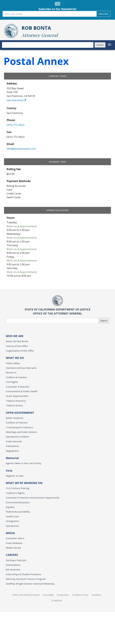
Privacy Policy (63, 595)
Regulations (12, 450)
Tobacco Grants (14, 405)
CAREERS (12, 555)
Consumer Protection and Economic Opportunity (32, 497)
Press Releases (14, 543)
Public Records (14, 441)
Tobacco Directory (16, 400)
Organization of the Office (20, 350)
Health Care (12, 516)
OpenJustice (12, 525)
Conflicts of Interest (17, 422)
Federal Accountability (18, 511)
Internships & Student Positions (23, 574)
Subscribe (103, 13)
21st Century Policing (17, 488)
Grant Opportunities (17, 395)
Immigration (12, 521)
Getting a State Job (16, 560)
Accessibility (48, 595)
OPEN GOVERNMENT (20, 412)
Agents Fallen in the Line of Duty (23, 463)
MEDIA (10, 533)
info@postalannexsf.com (21, 148)
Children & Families (16, 377)
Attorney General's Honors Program (26, 578)
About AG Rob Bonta (17, 341)
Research (11, 372)
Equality (10, 506)
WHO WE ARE (15, 336)
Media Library (13, 547)
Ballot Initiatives (14, 417)
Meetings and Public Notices (21, 431)
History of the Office (17, 346)
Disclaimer (96, 595)
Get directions (15, 100)
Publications (12, 446)
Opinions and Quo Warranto (21, 367)
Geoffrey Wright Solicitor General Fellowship (30, 583)
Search (100, 44)
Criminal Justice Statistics (19, 427)
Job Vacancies (13, 569)
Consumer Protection (17, 386)
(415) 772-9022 (16, 125)
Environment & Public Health (22, 391)
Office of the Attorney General (25, 595)
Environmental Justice (18, 502)
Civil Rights (12, 381)
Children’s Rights (15, 492)
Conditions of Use (80, 595)
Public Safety (13, 363)
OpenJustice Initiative (17, 436)
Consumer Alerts (15, 538)
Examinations (13, 564)
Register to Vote (15, 475)
